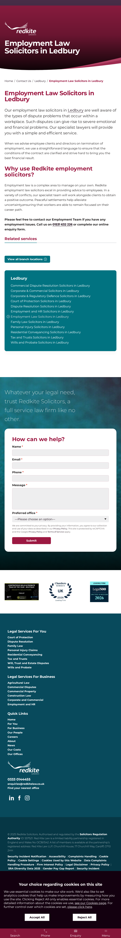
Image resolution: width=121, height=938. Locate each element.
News (11, 745)
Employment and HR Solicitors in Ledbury (42, 311)
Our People (15, 732)
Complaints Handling (82, 856)
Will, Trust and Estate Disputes (28, 663)
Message (18, 485)
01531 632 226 (62, 224)
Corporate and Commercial (25, 699)
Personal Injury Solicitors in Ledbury (38, 327)
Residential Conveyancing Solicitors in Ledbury (46, 332)
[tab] (21, 240)
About (12, 741)
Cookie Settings (28, 860)
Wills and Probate (20, 667)
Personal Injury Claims (23, 650)
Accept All (37, 917)
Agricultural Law (18, 682)
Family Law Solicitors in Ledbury (35, 322)
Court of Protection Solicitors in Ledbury (41, 301)
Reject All (85, 917)
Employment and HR (21, 704)
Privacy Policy (36, 532)
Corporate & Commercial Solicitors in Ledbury (45, 291)
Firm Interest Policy (50, 864)
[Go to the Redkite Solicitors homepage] (60, 29)
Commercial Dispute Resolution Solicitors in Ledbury (50, 285)
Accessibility (57, 856)
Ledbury (40, 81)
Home (9, 81)
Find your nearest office (23, 788)
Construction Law (19, 695)
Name (16, 446)
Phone (17, 472)
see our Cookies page (90, 903)
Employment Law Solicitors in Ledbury (40, 316)
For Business (16, 728)
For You (12, 723)
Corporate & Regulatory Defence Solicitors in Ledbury (50, 296)
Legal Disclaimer (77, 864)
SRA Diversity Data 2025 (24, 868)
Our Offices (15, 754)
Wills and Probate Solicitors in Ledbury (40, 342)
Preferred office (23, 513)
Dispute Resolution (20, 641)
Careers (13, 736)
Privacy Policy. (60, 528)
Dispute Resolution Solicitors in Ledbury (41, 306)
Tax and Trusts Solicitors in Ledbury (37, 337)
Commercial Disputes (22, 687)
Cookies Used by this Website (61, 860)
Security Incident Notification (27, 856)
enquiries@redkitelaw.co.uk (26, 783)
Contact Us (23, 81)
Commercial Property (22, 691)
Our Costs (14, 749)
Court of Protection (20, 637)
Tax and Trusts (17, 658)
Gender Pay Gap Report (58, 868)
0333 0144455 (19, 779)
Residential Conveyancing (25, 654)
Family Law (15, 645)
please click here (79, 907)
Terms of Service (56, 532)
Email (16, 459)
